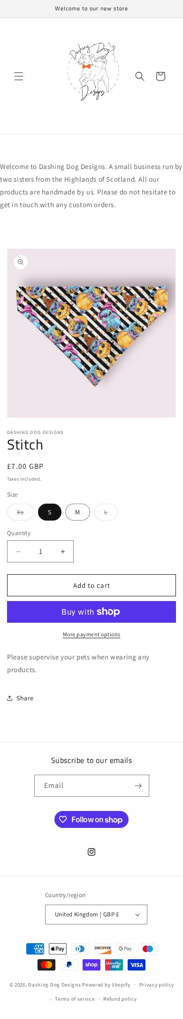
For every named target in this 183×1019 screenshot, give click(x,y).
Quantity (18, 533)
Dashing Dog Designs (54, 984)
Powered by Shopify (106, 984)
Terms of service (74, 998)
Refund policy (120, 998)
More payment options (92, 634)
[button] (18, 76)
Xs (25, 514)
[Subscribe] (138, 786)
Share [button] (25, 698)
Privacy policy (156, 984)
